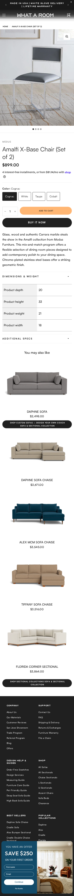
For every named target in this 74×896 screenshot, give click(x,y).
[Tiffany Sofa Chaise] (37, 576)
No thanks (19, 888)
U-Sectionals (45, 787)
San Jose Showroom (17, 727)
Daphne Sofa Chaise (37, 480)
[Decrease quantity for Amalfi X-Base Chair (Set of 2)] (5, 211)
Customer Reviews (17, 722)
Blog (9, 743)
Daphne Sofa (37, 411)
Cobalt (53, 196)
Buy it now (37, 222)
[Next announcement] (68, 5)
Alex (40, 830)
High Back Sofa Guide (18, 800)
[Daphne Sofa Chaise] (37, 451)
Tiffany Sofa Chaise (37, 604)
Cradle (42, 835)
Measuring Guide (16, 780)
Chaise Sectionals (47, 777)
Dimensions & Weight (20, 276)
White (24, 196)
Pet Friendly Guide (17, 790)
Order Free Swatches (18, 769)
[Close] (72, 2)
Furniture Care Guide (18, 785)
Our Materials (14, 717)
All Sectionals (45, 772)
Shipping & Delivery (49, 722)
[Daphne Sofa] (37, 383)
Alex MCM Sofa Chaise (37, 542)
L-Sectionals (44, 782)
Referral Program (16, 738)
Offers (10, 748)
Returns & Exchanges (49, 727)
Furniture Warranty (48, 732)
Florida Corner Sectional (37, 666)
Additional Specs (17, 338)
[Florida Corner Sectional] (37, 638)
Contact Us (44, 712)
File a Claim (44, 738)
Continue (19, 882)
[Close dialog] (70, 844)
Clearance (43, 803)
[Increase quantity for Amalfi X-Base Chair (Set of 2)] (15, 211)
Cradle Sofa (13, 827)
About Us (12, 712)
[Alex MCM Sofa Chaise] (37, 514)
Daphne (42, 824)
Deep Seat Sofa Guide (18, 795)
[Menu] (4, 15)
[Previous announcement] (6, 5)
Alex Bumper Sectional (19, 832)
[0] (69, 15)
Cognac (9, 196)
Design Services (15, 775)
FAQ (40, 717)
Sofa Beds (43, 798)
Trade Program (14, 732)
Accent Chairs (45, 793)
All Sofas (43, 767)
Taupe (38, 196)
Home (5, 26)
